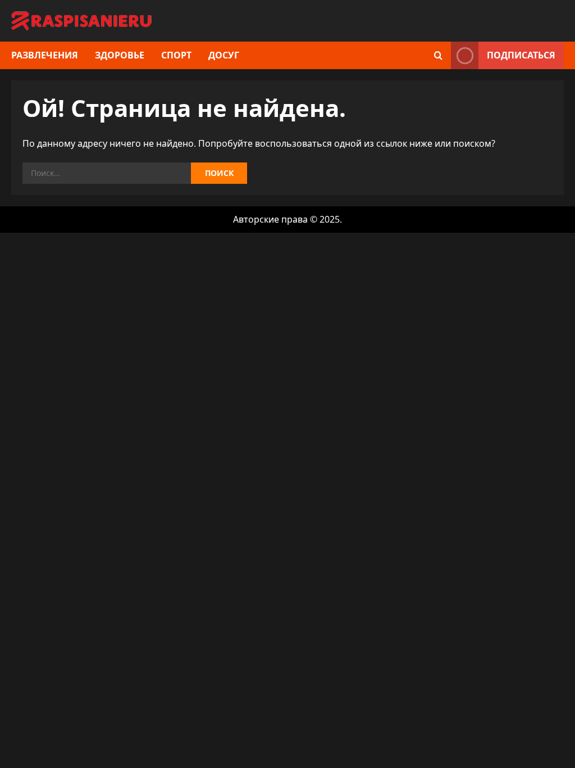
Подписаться (521, 55)
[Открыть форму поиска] (438, 55)
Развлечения (44, 55)
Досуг (223, 55)
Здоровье (119, 55)
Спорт (176, 55)
